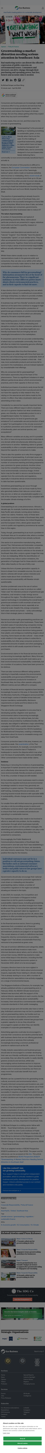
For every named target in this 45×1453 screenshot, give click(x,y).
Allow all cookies (22, 1443)
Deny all (22, 1438)
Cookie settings (22, 1448)
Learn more (6, 1433)
